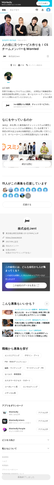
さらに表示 (47, 97)
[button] (27, 405)
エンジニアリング (12, 355)
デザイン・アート (32, 355)
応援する (27, 204)
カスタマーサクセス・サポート (17, 380)
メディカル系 (10, 393)
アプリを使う (43, 3)
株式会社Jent (27, 229)
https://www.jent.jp (14, 237)
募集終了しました (26, 477)
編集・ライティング (13, 368)
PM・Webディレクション (16, 361)
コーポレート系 (11, 386)
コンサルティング (30, 386)
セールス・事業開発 (13, 374)
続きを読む (27, 164)
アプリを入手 (43, 412)
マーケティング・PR (35, 368)
